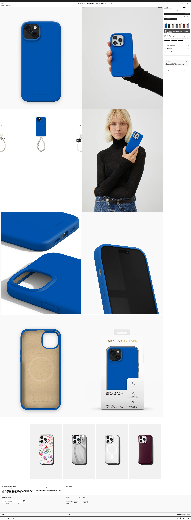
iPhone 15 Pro (111, 487)
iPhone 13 (141, 487)
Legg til (79, 140)
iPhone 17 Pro (71, 487)
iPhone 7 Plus (95, 488)
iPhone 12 (163, 487)
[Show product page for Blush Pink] (180, 25)
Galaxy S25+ (134, 488)
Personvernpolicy (85, 501)
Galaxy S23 (156, 488)
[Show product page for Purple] (187, 25)
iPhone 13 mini (155, 487)
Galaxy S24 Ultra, (151, 488)
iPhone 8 (84, 488)
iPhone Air (79, 487)
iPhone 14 (124, 487)
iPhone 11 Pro (182, 487)
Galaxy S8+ (118, 489)
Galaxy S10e (104, 489)
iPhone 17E (83, 487)
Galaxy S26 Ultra (122, 488)
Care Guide (75, 501)
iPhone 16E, (86, 487)
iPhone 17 (67, 487)
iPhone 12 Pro (159, 487)
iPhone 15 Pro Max (120, 487)
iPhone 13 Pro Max (150, 487)
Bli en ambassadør (85, 502)
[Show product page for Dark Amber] (184, 25)
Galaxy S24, (143, 488)
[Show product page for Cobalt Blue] (165, 25)
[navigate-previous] (161, 449)
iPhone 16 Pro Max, (103, 487)
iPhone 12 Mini (172, 487)
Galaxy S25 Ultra (138, 488)
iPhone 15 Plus (115, 487)
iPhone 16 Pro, (94, 487)
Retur (66, 502)
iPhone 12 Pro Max (167, 487)
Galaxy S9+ (111, 489)
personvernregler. (16, 503)
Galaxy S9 (107, 489)
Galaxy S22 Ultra (178, 488)
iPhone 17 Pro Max (75, 487)
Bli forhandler (76, 502)
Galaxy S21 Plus (72, 489)
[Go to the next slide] (81, 125)
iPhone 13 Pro (145, 487)
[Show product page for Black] (169, 25)
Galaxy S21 (68, 489)
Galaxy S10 (96, 489)
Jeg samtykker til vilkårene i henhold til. (11, 503)
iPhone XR (72, 488)
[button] (182, 514)
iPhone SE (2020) (80, 488)
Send (24, 501)
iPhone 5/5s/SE (109, 488)
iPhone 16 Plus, (98, 487)
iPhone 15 (107, 487)
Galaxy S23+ (160, 488)
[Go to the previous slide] (1, 125)
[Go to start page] (2, 3)
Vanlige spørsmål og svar (69, 501)
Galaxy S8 (114, 489)
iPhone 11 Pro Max (177, 487)
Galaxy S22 (169, 488)
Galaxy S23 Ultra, (164, 488)
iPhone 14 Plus (132, 487)
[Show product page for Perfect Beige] (173, 25)
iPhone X (76, 488)
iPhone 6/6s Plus (103, 488)
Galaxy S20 (82, 489)
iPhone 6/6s (99, 488)
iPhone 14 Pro (128, 487)
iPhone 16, (90, 487)
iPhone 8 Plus (88, 488)
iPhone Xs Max (69, 488)
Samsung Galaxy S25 (128, 488)
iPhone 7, (91, 488)
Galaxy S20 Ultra (92, 489)
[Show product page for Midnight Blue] (176, 25)
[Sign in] (183, 3)
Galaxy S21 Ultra (77, 489)
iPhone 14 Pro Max (137, 487)
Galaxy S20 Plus (86, 489)
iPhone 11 (185, 487)
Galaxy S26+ (117, 488)
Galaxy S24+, (147, 488)
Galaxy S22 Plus (173, 488)
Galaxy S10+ (100, 489)
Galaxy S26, (113, 488)
